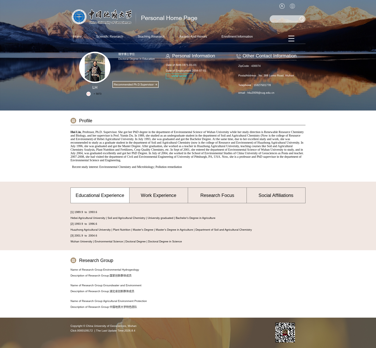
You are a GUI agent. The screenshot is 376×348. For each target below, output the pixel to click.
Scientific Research (109, 36)
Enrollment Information (237, 36)
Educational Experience (100, 195)
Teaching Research (151, 36)
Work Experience (158, 195)
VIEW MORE (179, 76)
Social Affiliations (275, 195)
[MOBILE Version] (292, 6)
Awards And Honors (193, 36)
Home (77, 36)
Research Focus (217, 195)
